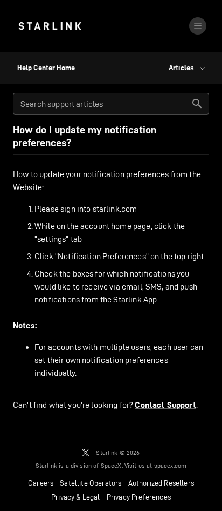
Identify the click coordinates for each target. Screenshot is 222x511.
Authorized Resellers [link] (161, 483)
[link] (49, 26)
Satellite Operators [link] (90, 483)
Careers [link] (40, 483)
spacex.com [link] (170, 465)
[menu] (197, 26)
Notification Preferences (102, 256)
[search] (197, 104)
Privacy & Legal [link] (75, 497)
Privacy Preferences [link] (139, 497)
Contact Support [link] (165, 405)
